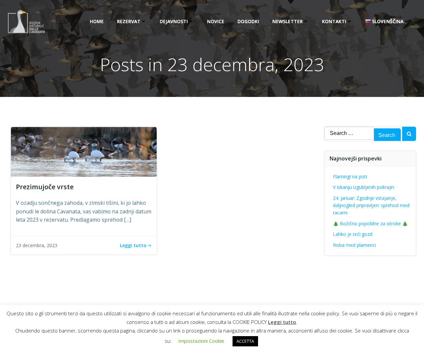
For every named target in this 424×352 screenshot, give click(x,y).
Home (97, 21)
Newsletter (287, 21)
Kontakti (334, 21)
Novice (215, 21)
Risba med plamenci (354, 245)
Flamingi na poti (350, 176)
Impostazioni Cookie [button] (201, 340)
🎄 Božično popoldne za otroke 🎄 (370, 223)
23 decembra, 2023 (36, 245)
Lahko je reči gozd (352, 234)
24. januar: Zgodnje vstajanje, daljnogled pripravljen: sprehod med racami (371, 205)
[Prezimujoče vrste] (84, 151)
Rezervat (128, 21)
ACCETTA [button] (245, 341)
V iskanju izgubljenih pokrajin (363, 187)
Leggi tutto (282, 322)
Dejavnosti (174, 21)
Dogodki (248, 21)
